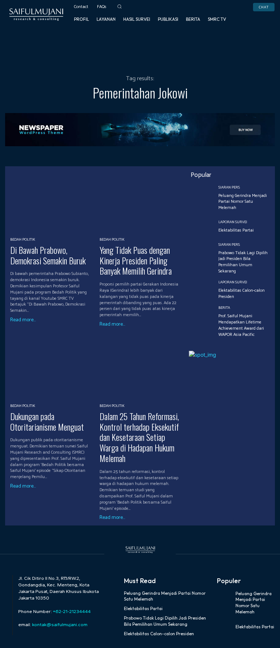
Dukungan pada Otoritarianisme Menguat (47, 421)
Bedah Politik (22, 239)
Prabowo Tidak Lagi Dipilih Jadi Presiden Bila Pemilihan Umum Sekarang (243, 262)
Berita (224, 308)
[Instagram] (256, 14)
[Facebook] (246, 14)
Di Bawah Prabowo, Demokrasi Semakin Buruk (48, 255)
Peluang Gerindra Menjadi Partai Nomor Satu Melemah (242, 202)
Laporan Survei (232, 222)
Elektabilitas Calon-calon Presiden (241, 293)
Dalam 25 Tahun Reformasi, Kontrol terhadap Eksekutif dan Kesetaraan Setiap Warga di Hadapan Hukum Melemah (139, 437)
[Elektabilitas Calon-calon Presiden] (201, 290)
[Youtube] (246, 23)
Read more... (23, 320)
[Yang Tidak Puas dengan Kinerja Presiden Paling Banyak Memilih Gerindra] (141, 201)
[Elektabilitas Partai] (201, 227)
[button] (120, 6)
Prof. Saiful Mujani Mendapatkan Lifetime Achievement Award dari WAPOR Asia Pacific (241, 325)
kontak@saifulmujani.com (59, 624)
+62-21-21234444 (72, 611)
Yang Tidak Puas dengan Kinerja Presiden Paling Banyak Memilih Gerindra (136, 260)
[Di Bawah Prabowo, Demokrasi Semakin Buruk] (52, 201)
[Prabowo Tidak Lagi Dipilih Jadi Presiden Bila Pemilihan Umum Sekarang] (201, 255)
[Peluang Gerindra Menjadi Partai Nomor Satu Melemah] (201, 198)
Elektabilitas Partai (236, 230)
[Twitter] (265, 14)
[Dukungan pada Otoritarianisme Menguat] (52, 367)
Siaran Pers (229, 187)
